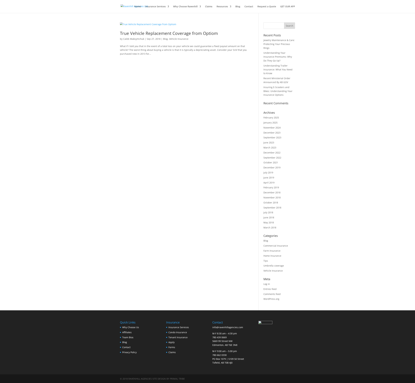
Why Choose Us (130, 327)
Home (137, 6)
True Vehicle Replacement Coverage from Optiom (169, 33)
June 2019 (268, 177)
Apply (171, 342)
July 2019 (268, 172)
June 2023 (268, 142)
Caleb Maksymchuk (133, 38)
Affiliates (127, 332)
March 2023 (269, 147)
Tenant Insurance (178, 337)
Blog (237, 6)
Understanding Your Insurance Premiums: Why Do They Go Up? (277, 56)
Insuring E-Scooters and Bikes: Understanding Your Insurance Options (277, 91)
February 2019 (271, 187)
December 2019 (271, 167)
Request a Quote (266, 6)
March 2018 (269, 227)
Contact (248, 6)
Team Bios (127, 337)
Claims (208, 6)
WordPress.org (271, 298)
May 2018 (268, 222)
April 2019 (268, 182)
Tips (265, 260)
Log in (266, 284)
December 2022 (271, 152)
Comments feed (272, 294)
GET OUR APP (287, 6)
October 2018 (270, 202)
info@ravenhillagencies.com (227, 327)
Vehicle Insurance (178, 38)
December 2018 (271, 192)
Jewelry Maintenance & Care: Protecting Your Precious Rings (279, 44)
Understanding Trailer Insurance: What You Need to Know (277, 69)
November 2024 (272, 127)
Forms (171, 347)
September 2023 (272, 137)
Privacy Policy (129, 352)
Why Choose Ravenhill (185, 6)
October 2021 (270, 162)
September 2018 (272, 207)
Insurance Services (155, 6)
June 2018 (268, 217)
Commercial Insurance (275, 245)
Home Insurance (272, 255)
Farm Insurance (271, 250)
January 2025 (270, 122)
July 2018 (268, 212)
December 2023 (271, 132)
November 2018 (272, 197)
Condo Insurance (177, 332)
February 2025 (271, 117)
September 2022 (272, 157)
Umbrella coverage (273, 265)
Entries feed (270, 289)
